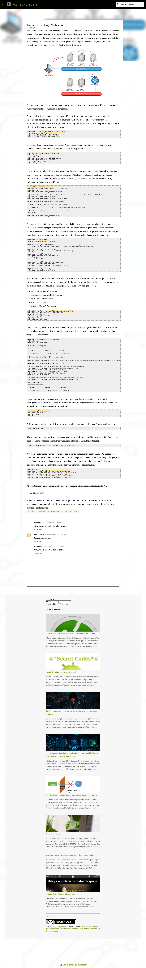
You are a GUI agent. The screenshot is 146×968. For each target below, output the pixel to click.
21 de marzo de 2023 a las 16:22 (53, 546)
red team (68, 511)
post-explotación (55, 511)
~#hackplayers (25, 4)
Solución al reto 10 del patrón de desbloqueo (62, 894)
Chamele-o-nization (53, 834)
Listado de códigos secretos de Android (61, 672)
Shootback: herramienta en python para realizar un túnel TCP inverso (71, 795)
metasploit (32, 511)
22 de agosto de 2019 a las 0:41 (55, 534)
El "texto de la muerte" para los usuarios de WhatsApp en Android (70, 633)
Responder (38, 530)
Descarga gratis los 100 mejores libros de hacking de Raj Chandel (70, 855)
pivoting (42, 511)
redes (76, 511)
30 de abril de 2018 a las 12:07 (52, 522)
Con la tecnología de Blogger (74, 965)
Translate (65, 604)
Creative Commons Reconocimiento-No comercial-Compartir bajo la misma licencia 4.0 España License (73, 929)
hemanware (39, 534)
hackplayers (61, 927)
